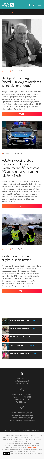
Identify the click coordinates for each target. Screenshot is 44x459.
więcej (22, 114)
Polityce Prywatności (33, 447)
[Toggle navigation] (39, 5)
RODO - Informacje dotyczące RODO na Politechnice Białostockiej (22, 432)
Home (4, 13)
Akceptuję (6, 453)
